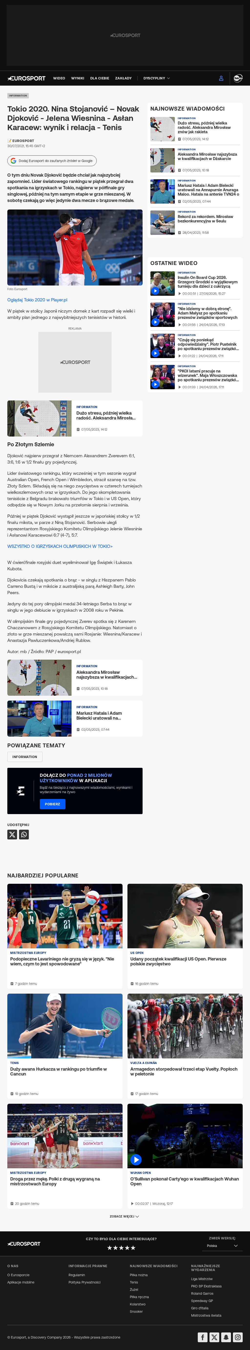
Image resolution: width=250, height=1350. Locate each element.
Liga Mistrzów (202, 1279)
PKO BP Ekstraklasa (206, 1286)
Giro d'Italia (199, 1308)
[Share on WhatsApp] (24, 834)
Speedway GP (202, 1301)
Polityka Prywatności (85, 1282)
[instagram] (238, 1337)
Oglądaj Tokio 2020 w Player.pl (37, 299)
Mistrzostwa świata (206, 1315)
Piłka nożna (139, 1275)
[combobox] (222, 1246)
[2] (115, 1248)
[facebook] (203, 1337)
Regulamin (77, 1275)
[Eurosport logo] (26, 78)
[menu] (221, 78)
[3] (121, 1248)
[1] (110, 1248)
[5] (133, 1248)
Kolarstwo (138, 1304)
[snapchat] (226, 1337)
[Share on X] (12, 834)
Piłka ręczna (139, 1297)
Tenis (134, 1282)
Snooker (136, 1311)
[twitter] (214, 1337)
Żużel (134, 1290)
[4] (127, 1248)
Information (18, 95)
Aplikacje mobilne (20, 1282)
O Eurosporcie (18, 1275)
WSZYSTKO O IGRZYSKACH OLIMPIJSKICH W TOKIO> (60, 546)
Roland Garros (202, 1293)
